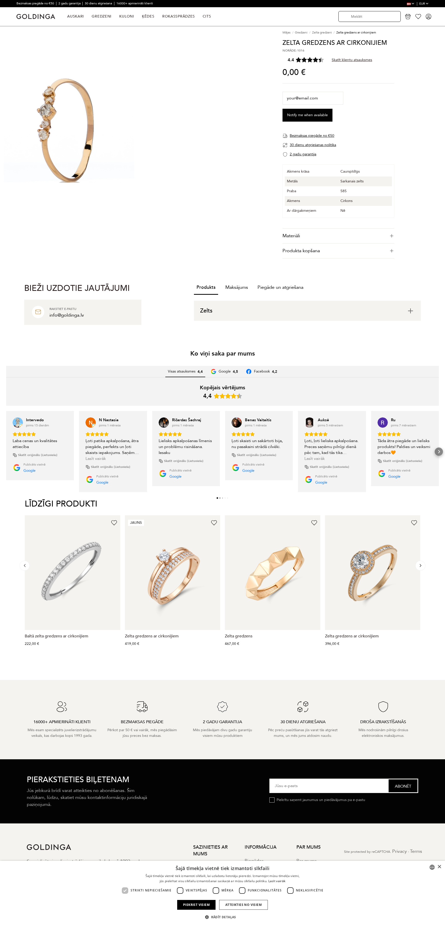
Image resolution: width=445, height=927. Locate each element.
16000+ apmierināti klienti (134, 3)
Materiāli (291, 236)
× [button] (439, 867)
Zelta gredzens (238, 636)
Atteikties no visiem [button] (243, 905)
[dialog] (222, 894)
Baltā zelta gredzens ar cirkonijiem (56, 636)
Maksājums (236, 287)
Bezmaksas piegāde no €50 (35, 3)
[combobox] (432, 867)
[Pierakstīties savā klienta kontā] (428, 16)
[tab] (338, 235)
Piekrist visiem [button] (196, 905)
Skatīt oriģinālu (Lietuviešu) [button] (37, 455)
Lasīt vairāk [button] (95, 458)
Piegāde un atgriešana (280, 287)
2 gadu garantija (69, 3)
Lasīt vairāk (277, 881)
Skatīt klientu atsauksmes (352, 59)
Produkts (206, 287)
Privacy (399, 851)
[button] (6, 452)
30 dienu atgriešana (99, 3)
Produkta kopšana (301, 251)
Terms (416, 851)
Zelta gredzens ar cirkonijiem (152, 636)
